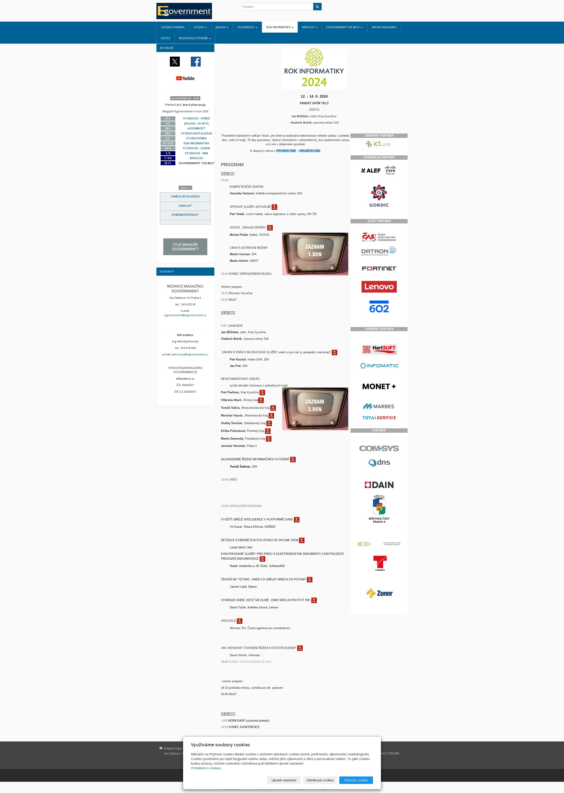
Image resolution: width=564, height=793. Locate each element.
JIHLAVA (221, 27)
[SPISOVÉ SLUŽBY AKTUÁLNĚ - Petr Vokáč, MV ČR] (274, 206)
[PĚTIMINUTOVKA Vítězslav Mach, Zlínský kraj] (261, 400)
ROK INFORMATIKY (278, 27)
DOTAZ (165, 38)
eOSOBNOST (246, 27)
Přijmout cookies (356, 780)
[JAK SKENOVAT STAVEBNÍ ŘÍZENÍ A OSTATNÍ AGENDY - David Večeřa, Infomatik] (300, 648)
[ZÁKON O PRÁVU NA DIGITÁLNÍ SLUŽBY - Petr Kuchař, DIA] (334, 352)
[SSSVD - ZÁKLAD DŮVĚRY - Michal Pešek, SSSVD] (270, 227)
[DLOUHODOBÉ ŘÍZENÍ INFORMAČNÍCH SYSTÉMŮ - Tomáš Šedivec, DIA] (293, 459)
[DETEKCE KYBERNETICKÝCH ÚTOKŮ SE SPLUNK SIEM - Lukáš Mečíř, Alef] (301, 540)
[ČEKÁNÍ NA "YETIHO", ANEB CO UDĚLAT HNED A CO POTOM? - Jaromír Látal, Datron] (309, 579)
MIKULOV (308, 27)
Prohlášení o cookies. (206, 768)
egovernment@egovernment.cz (185, 315)
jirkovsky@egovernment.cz (190, 354)
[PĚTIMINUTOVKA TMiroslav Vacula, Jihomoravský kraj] (271, 415)
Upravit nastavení (284, 780)
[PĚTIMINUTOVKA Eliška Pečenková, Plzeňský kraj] (268, 431)
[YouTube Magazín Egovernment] (185, 78)
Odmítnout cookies (320, 780)
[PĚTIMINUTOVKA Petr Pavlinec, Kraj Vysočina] (262, 392)
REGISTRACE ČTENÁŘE (194, 38)
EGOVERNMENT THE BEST (343, 27)
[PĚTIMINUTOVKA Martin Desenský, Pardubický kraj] (268, 438)
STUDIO (199, 27)
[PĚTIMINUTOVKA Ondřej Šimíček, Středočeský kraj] (269, 423)
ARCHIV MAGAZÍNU (384, 27)
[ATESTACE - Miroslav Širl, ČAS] (239, 620)
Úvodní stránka (173, 27)
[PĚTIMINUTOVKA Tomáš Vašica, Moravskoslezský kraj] (273, 407)
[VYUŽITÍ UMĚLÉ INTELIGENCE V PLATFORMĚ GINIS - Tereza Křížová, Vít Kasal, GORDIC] (296, 519)
